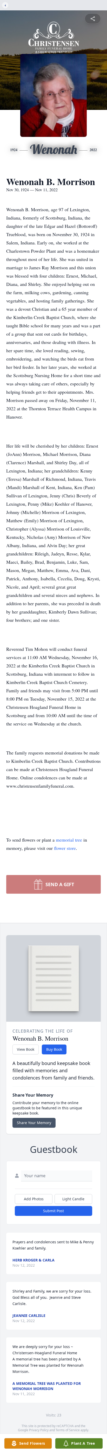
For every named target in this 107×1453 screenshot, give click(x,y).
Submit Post (53, 1210)
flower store (65, 848)
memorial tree (69, 840)
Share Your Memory (34, 1122)
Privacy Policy (39, 1430)
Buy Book (54, 1049)
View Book (25, 1049)
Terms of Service (68, 1430)
